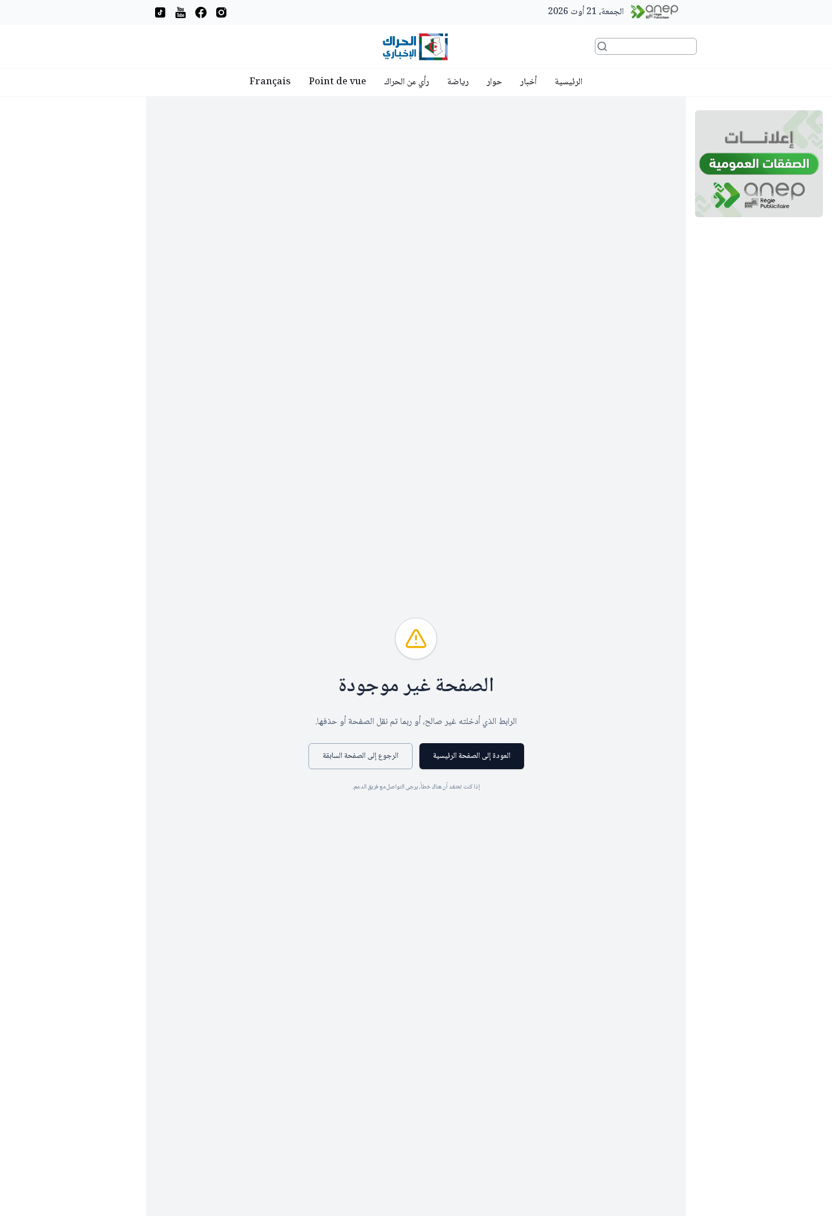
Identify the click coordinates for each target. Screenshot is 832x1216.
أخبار (528, 82)
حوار (494, 82)
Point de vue (337, 82)
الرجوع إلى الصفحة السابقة (360, 756)
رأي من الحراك (406, 82)
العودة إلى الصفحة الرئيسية (472, 756)
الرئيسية (568, 82)
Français (270, 82)
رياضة (458, 82)
